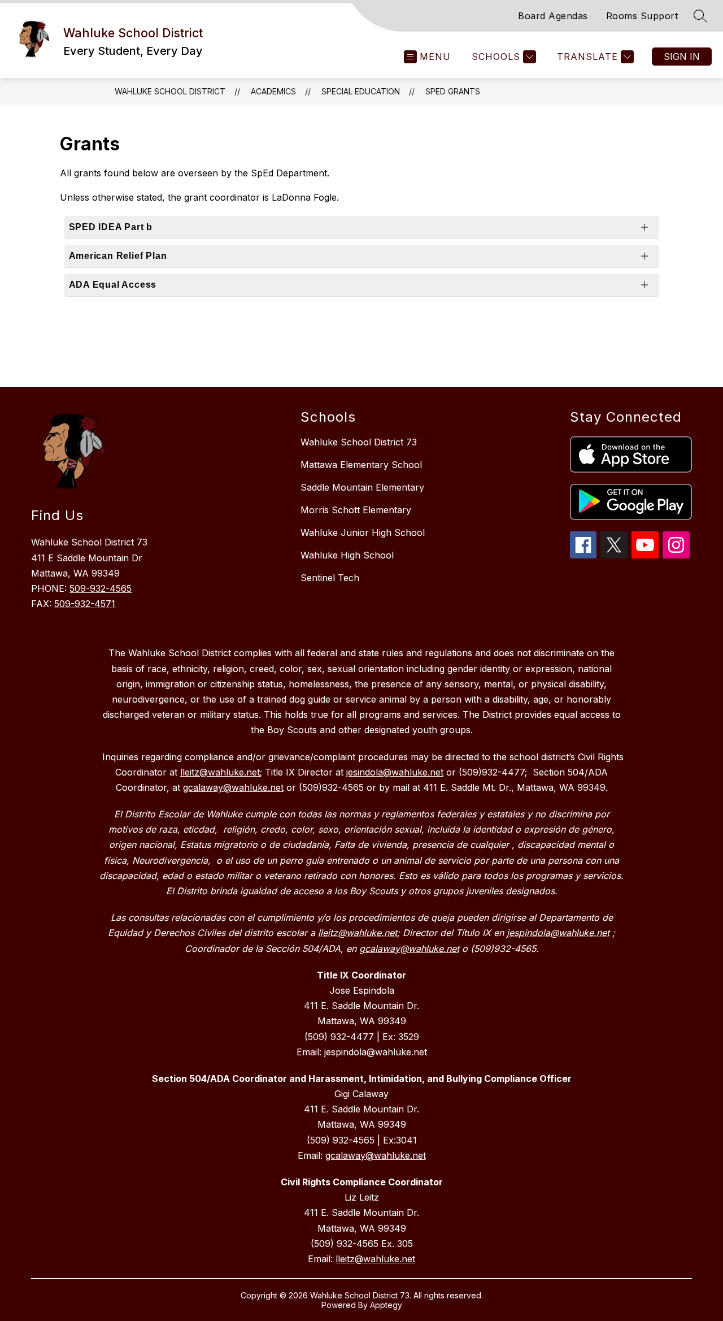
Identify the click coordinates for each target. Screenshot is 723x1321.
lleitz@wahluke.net (375, 1258)
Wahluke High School (347, 555)
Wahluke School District (170, 91)
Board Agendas (553, 15)
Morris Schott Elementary (355, 510)
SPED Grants (452, 91)
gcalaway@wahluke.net (375, 1155)
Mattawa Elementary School (361, 464)
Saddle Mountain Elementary (362, 487)
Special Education (360, 91)
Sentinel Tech (329, 577)
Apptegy (386, 1305)
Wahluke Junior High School (362, 532)
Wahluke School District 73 (358, 442)
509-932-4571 (84, 603)
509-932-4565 (100, 588)
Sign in (682, 56)
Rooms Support (642, 15)
